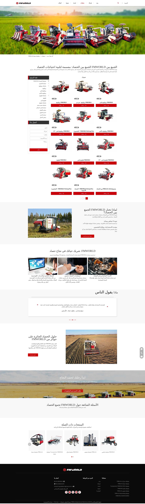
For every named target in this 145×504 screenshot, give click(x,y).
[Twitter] (73, 492)
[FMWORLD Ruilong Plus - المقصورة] (83, 116)
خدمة (99, 486)
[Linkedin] (76, 492)
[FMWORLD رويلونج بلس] (106, 88)
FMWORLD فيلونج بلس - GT (106, 160)
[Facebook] (79, 492)
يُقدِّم (39, 150)
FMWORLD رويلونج (61, 102)
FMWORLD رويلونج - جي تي (83, 102)
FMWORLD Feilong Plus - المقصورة (61, 189)
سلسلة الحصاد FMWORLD (39, 81)
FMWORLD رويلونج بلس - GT (61, 131)
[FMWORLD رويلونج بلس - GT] (61, 116)
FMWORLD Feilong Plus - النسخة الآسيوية (84, 189)
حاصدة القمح (43, 112)
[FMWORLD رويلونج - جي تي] (83, 86)
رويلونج (44, 88)
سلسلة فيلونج (42, 95)
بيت (99, 481)
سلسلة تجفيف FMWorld (123, 491)
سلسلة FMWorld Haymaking (122, 493)
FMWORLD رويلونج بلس (106, 102)
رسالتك (60, 105)
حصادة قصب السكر (41, 108)
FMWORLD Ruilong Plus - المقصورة (84, 131)
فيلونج (44, 98)
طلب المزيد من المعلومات (72, 391)
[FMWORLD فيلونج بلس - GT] (106, 144)
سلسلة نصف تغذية (41, 105)
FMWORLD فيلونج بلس (83, 160)
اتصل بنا (98, 491)
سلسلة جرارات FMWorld (123, 481)
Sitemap (56, 502)
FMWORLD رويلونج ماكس (106, 131)
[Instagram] (69, 492)
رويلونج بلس (43, 91)
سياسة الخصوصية (48, 502)
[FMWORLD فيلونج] (61, 144)
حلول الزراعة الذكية (87, 236)
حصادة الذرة (43, 115)
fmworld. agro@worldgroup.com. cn (63, 486)
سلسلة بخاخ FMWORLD (123, 488)
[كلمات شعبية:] (118, 3)
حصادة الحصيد (42, 83)
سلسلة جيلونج (42, 103)
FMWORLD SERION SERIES (122, 496)
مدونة (99, 488)
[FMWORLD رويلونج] (61, 87)
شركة (98, 484)
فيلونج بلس (43, 100)
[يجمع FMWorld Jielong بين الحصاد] (106, 174)
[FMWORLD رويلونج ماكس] (106, 115)
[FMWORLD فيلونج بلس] (83, 144)
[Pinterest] (66, 492)
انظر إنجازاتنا (33, 355)
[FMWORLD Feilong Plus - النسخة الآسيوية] (83, 173)
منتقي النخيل (43, 117)
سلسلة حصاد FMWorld (123, 484)
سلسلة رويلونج (42, 86)
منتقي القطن (43, 110)
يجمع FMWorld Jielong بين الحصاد (106, 189)
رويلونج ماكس (42, 93)
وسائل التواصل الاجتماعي (60, 489)
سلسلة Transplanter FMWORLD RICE (119, 486)
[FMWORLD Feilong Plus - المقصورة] (61, 173)
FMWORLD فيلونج (61, 160)
